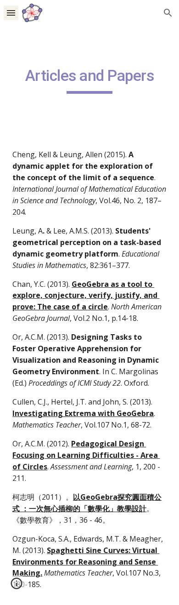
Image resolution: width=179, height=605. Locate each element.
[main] (89, 80)
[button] (11, 12)
